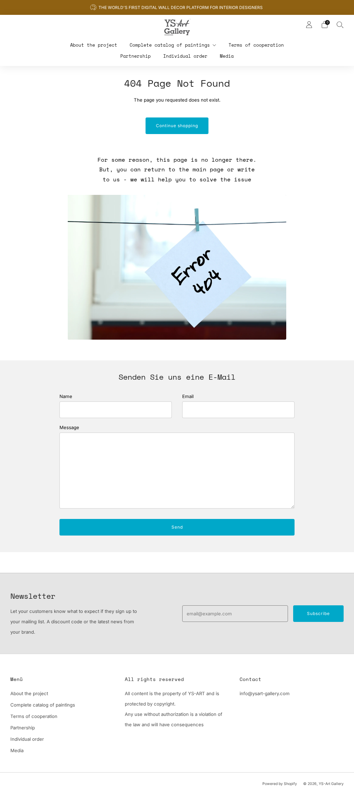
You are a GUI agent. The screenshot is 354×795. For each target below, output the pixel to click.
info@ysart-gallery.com (265, 693)
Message (69, 427)
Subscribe (318, 613)
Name (65, 396)
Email (188, 396)
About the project (93, 44)
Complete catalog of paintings (170, 44)
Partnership (135, 56)
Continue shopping (177, 125)
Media (227, 56)
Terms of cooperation (256, 44)
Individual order (185, 56)
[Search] (340, 24)
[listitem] (177, 7)
